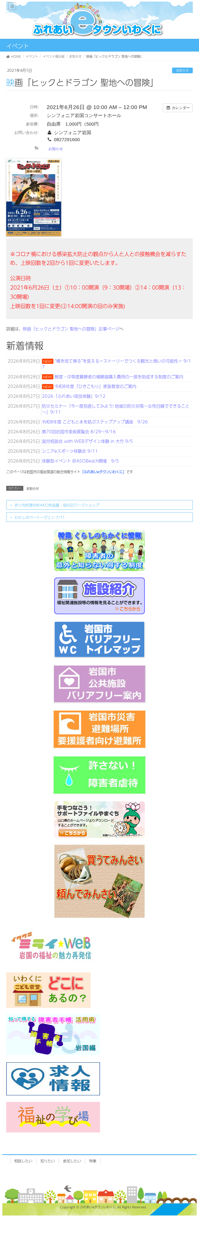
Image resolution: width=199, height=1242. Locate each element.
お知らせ (182, 70)
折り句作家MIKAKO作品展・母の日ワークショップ (57, 505)
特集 (92, 1161)
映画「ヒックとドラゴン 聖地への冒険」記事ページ (71, 329)
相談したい (23, 1161)
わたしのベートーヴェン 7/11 (40, 517)
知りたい (47, 1161)
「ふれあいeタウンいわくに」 (103, 471)
